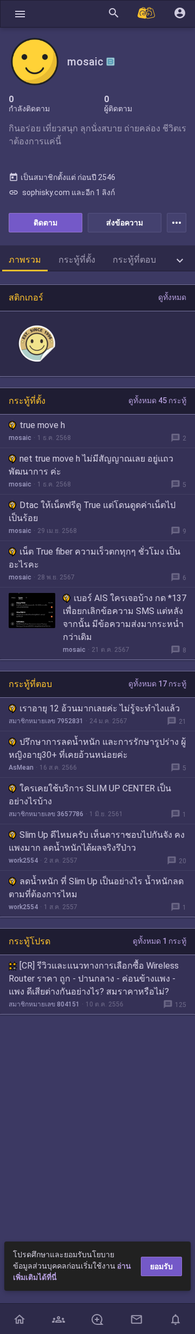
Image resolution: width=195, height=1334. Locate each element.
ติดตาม (45, 222)
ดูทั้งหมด (172, 297)
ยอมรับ (161, 1266)
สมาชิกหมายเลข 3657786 (46, 814)
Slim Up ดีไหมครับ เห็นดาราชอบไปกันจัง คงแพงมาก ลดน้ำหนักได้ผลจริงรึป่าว (97, 841)
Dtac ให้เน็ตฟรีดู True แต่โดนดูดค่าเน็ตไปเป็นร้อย (92, 511)
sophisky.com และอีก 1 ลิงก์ (62, 192)
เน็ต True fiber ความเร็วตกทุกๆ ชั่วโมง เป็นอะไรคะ (94, 558)
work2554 (23, 860)
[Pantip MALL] (147, 14)
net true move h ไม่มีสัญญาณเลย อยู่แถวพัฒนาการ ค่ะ (91, 465)
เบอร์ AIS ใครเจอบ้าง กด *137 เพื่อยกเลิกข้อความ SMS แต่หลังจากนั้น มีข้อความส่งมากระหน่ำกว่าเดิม (124, 617)
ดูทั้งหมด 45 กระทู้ (157, 400)
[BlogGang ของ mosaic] (110, 61)
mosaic (20, 438)
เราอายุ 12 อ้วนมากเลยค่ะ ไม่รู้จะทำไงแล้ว (100, 708)
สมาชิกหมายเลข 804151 (44, 1004)
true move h (42, 425)
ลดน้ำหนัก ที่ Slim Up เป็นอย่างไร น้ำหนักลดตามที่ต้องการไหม (96, 887)
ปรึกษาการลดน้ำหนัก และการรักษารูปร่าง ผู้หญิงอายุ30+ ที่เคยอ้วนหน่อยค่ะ (97, 748)
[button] (20, 14)
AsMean (21, 767)
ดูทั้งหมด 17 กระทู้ (157, 684)
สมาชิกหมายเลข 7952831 (46, 721)
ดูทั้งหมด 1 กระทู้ (159, 941)
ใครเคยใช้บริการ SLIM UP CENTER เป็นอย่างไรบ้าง (90, 794)
